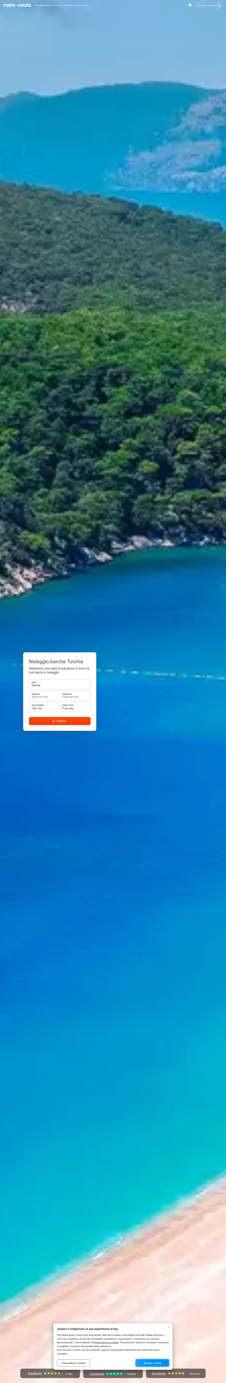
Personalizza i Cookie (73, 1363)
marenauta (17, 4)
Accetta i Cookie (152, 1363)
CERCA (61, 721)
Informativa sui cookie (106, 1342)
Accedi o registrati (207, 5)
